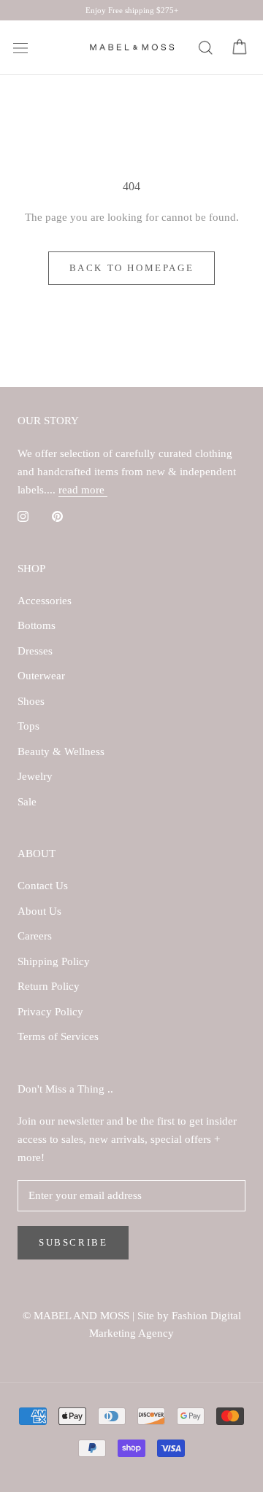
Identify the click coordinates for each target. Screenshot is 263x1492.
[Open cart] (239, 47)
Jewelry (35, 776)
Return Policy (49, 986)
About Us (39, 911)
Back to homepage (131, 267)
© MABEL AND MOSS (77, 1315)
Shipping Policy (54, 961)
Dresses (35, 651)
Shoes (31, 701)
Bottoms (37, 625)
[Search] (205, 47)
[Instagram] (23, 516)
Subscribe (73, 1242)
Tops (28, 726)
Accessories (45, 600)
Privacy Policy (50, 1012)
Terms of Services (58, 1036)
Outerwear (41, 675)
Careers (35, 936)
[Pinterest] (57, 516)
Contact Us (43, 885)
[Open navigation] (20, 48)
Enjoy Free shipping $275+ (131, 10)
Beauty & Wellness (61, 751)
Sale (27, 802)
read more (82, 490)
